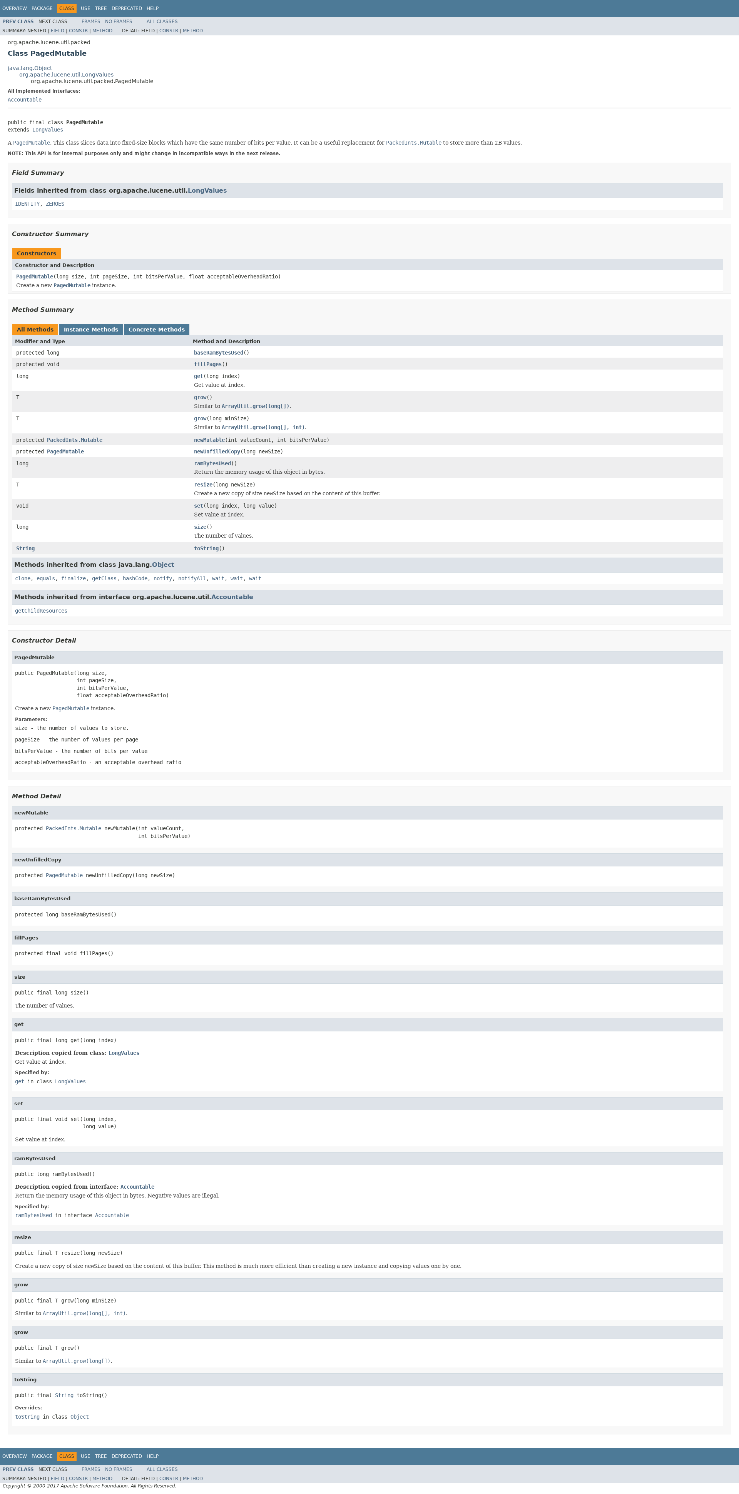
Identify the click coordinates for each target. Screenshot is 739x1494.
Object (163, 564)
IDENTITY (27, 204)
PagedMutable (34, 276)
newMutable (209, 440)
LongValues (47, 130)
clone (22, 578)
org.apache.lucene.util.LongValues (66, 75)
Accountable (25, 100)
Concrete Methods (157, 329)
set (198, 506)
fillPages (208, 364)
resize (203, 484)
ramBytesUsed (212, 463)
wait (218, 578)
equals (46, 578)
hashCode (135, 578)
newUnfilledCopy (217, 451)
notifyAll (192, 578)
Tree (101, 8)
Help (153, 8)
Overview (14, 8)
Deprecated (127, 8)
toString (206, 548)
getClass (104, 578)
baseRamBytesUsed (218, 353)
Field (57, 30)
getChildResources (41, 611)
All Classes (162, 21)
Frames (91, 21)
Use (85, 8)
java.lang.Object (30, 68)
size (200, 527)
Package (42, 8)
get (198, 376)
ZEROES (55, 204)
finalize (73, 578)
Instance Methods (91, 329)
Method (102, 30)
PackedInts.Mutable (74, 440)
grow (200, 397)
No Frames (118, 21)
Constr (78, 30)
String (25, 548)
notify (163, 578)
